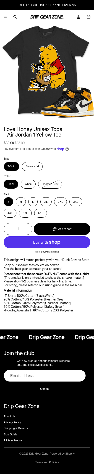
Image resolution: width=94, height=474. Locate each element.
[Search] (15, 17)
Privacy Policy (12, 422)
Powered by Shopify (62, 453)
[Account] (78, 17)
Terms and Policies (47, 462)
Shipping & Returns (16, 428)
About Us (9, 416)
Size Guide (10, 434)
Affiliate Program (14, 440)
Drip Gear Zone (38, 453)
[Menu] (5, 17)
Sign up (45, 388)
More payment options (47, 251)
